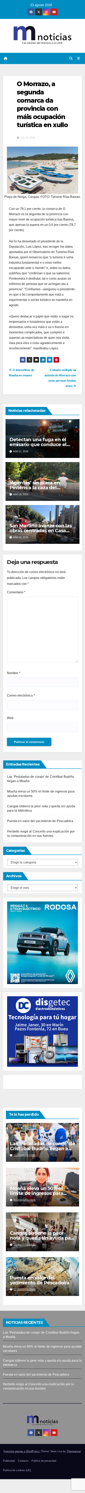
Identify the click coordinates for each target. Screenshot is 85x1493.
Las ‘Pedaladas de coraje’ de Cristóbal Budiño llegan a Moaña (42, 1148)
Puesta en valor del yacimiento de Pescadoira (40, 821)
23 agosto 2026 (25, 1155)
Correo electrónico (21, 695)
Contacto (23, 1460)
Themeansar (74, 1451)
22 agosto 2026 (25, 1289)
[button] (71, 58)
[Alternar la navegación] (78, 58)
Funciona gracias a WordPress (22, 1451)
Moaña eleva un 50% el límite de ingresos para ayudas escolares (36, 1193)
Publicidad (9, 1460)
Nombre (13, 673)
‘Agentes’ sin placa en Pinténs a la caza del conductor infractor (34, 487)
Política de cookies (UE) (17, 1470)
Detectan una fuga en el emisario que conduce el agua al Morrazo (37, 444)
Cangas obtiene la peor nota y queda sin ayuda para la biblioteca (42, 1238)
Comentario (16, 592)
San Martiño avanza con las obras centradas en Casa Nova (40, 530)
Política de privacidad (43, 1460)
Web (10, 718)
